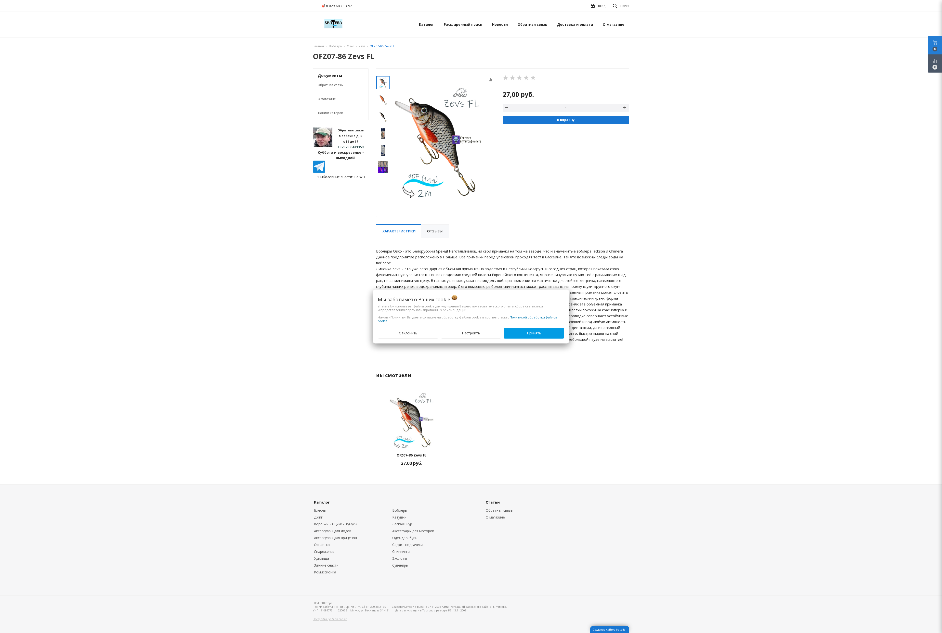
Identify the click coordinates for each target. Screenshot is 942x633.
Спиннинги (401, 551)
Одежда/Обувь (404, 537)
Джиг (318, 517)
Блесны (320, 510)
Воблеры (399, 510)
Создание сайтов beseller (610, 629)
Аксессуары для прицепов (335, 537)
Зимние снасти (326, 565)
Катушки (399, 517)
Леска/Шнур (402, 524)
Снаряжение (324, 551)
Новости (500, 24)
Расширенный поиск (463, 24)
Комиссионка (325, 572)
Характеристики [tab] (399, 231)
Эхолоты (399, 558)
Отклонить (408, 333)
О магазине (613, 24)
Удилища (321, 558)
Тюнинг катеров (330, 113)
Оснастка (322, 544)
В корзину (566, 119)
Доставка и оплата (575, 24)
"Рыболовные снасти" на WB (341, 177)
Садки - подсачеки (407, 544)
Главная (319, 46)
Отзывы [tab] (435, 231)
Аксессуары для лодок (332, 531)
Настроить (471, 333)
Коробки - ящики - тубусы (335, 524)
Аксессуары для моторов (413, 531)
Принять (534, 333)
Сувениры (400, 565)
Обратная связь (532, 24)
